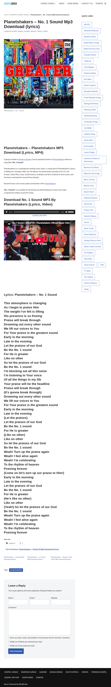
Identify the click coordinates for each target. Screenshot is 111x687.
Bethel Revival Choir (92, 49)
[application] (39, 212)
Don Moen (88, 79)
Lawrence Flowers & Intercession (92, 160)
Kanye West (88, 140)
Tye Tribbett (88, 277)
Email (32, 598)
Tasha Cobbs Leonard (92, 246)
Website (54, 598)
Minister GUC (89, 186)
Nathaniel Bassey (90, 198)
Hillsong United (90, 110)
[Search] (105, 3)
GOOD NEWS (72, 3)
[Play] (7, 212)
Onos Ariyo (88, 204)
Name (11, 598)
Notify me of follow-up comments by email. (26, 642)
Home (6, 15)
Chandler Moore (90, 55)
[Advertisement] (39, 130)
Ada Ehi (87, 24)
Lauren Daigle (89, 152)
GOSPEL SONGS (30, 31)
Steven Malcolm (90, 234)
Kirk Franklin (89, 146)
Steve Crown (89, 228)
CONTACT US (87, 3)
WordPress (23, 684)
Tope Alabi (88, 259)
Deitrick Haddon (90, 73)
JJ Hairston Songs (91, 122)
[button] (55, 3)
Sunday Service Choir (92, 240)
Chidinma (87, 61)
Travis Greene (89, 265)
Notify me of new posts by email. (22, 646)
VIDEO (61, 3)
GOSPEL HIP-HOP (11, 677)
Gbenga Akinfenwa (91, 104)
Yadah (86, 289)
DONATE (99, 3)
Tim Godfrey (88, 253)
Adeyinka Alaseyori (91, 31)
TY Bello (87, 271)
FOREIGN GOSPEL (99, 672)
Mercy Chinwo (89, 180)
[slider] (71, 212)
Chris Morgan (89, 67)
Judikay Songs (89, 134)
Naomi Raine (89, 192)
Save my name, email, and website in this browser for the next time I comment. (40, 638)
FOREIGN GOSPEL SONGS (19, 15)
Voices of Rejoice (90, 283)
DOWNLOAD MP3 (39, 216)
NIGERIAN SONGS (28, 672)
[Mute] (66, 212)
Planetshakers (58, 159)
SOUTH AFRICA (72, 672)
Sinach (86, 222)
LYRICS (39, 31)
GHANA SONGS (56, 672)
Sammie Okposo (90, 216)
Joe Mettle (88, 128)
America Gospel (25, 159)
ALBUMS (43, 672)
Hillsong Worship (90, 116)
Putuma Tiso (88, 210)
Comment (12, 607)
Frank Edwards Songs (92, 97)
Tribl (102, 265)
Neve (6, 684)
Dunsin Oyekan (90, 85)
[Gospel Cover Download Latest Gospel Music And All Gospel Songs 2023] (10, 3)
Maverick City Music (91, 167)
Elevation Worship (91, 91)
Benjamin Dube (90, 37)
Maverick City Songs (92, 173)
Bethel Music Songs (91, 43)
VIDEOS (85, 672)
